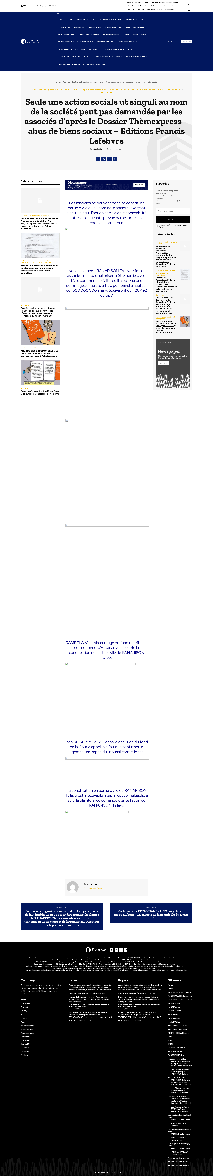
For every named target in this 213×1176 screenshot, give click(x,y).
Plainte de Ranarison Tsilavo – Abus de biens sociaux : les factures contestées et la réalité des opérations (39, 269)
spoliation (98, 149)
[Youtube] (189, 10)
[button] (59, 69)
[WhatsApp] (115, 159)
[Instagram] (189, 4)
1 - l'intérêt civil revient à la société (35, 215)
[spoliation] (74, 887)
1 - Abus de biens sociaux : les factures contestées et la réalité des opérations (37, 261)
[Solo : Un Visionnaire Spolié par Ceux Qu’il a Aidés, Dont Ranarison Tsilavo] (40, 373)
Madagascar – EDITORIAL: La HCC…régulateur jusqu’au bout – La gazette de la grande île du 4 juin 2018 (151, 914)
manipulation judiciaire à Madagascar (35, 348)
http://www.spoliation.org (93, 888)
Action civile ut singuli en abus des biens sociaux (83, 82)
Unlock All (173, 219)
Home (58, 82)
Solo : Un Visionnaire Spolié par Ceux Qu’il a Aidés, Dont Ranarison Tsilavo (40, 392)
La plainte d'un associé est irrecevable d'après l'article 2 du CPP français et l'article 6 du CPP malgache (130, 90)
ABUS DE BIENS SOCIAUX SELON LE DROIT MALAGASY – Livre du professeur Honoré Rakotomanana (39, 353)
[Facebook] (189, 1)
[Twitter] (189, 7)
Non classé (25, 305)
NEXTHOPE (106, 93)
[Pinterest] (109, 159)
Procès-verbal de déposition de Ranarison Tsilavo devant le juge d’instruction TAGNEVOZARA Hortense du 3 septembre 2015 (38, 312)
